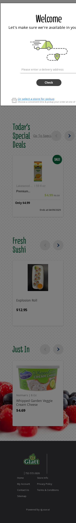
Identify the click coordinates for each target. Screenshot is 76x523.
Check (49, 82)
